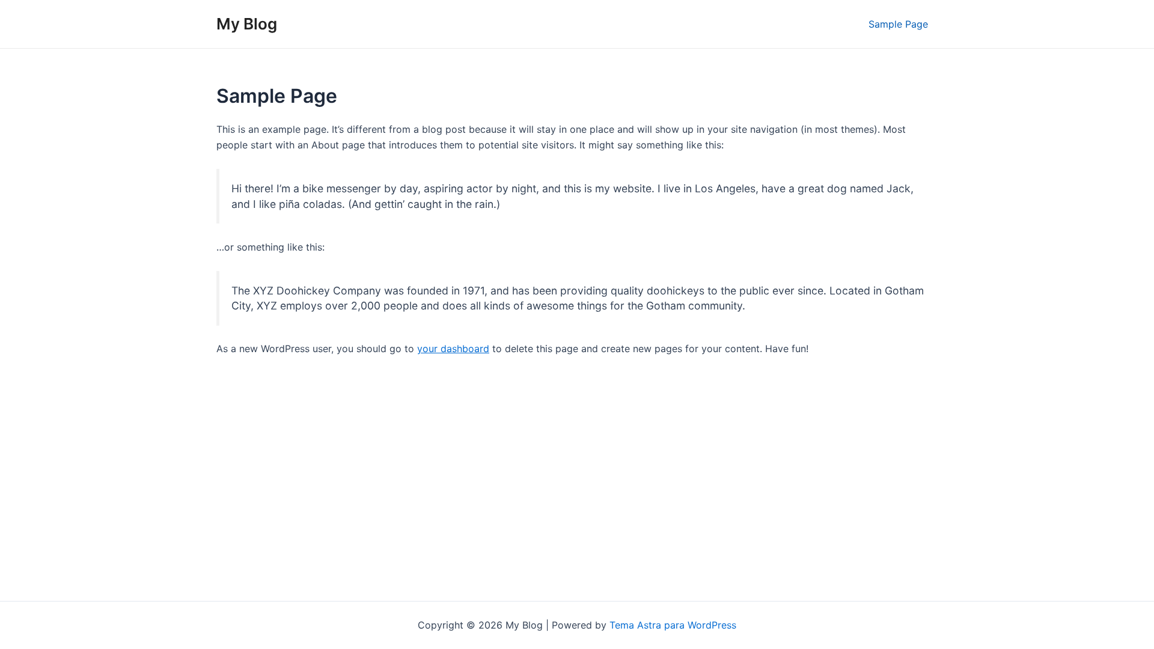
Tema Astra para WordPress (672, 625)
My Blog (246, 23)
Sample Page (898, 24)
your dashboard (453, 349)
